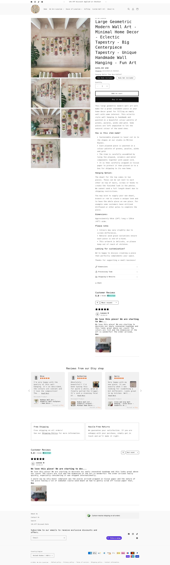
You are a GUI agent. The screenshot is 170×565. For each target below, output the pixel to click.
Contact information (112, 562)
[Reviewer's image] (96, 386)
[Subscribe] (64, 538)
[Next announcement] (106, 2)
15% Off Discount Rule (40, 524)
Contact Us (35, 517)
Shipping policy (96, 562)
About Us (34, 514)
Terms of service (83, 562)
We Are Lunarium (42, 562)
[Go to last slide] (29, 390)
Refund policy (56, 562)
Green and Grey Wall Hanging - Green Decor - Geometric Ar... (124, 403)
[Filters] (97, 303)
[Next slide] (140, 390)
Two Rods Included (104, 78)
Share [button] (99, 283)
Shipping (98, 71)
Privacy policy (69, 562)
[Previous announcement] (64, 2)
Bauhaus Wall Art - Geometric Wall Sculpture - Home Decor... (50, 401)
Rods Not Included (125, 78)
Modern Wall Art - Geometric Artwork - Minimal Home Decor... (86, 403)
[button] (56, 9)
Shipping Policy (50, 433)
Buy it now (117, 99)
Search (33, 521)
